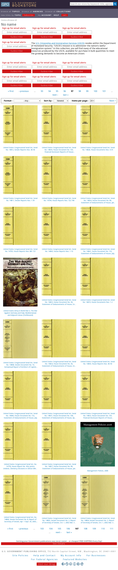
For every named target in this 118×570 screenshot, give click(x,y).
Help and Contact (44, 555)
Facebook (63, 564)
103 (42, 528)
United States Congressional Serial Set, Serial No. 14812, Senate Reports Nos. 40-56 (20, 148)
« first (11, 91)
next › (55, 94)
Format (8, 100)
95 (57, 91)
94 (49, 91)
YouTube (74, 564)
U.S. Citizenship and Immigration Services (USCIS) (60, 43)
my (45, 15)
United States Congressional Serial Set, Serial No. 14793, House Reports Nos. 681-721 (20, 250)
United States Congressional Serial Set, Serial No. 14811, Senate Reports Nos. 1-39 (20, 199)
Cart (65, 15)
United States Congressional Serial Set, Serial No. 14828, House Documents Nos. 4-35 (98, 148)
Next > (112, 100)
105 (59, 528)
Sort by (48, 100)
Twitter (66, 564)
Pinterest (78, 564)
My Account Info (71, 555)
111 (111, 528)
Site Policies (20, 555)
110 (103, 528)
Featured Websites (75, 559)
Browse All (10, 11)
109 (94, 528)
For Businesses (96, 555)
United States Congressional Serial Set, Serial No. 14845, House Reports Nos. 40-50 (98, 362)
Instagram (70, 564)
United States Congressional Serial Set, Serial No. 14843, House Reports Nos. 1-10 (59, 250)
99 (87, 91)
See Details (59, 543)
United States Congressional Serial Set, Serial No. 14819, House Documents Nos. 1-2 (98, 301)
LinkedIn (82, 564)
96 (64, 91)
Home (3, 20)
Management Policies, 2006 (97, 471)
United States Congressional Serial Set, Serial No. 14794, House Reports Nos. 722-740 (59, 199)
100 (95, 91)
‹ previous (24, 91)
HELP (56, 15)
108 (85, 528)
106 (68, 528)
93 (42, 91)
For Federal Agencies (44, 559)
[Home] (19, 5)
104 (50, 528)
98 (80, 91)
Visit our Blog (46, 564)
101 (104, 91)
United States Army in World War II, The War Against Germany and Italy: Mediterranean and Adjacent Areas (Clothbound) (20, 313)
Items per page (80, 100)
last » (65, 94)
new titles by (17, 15)
